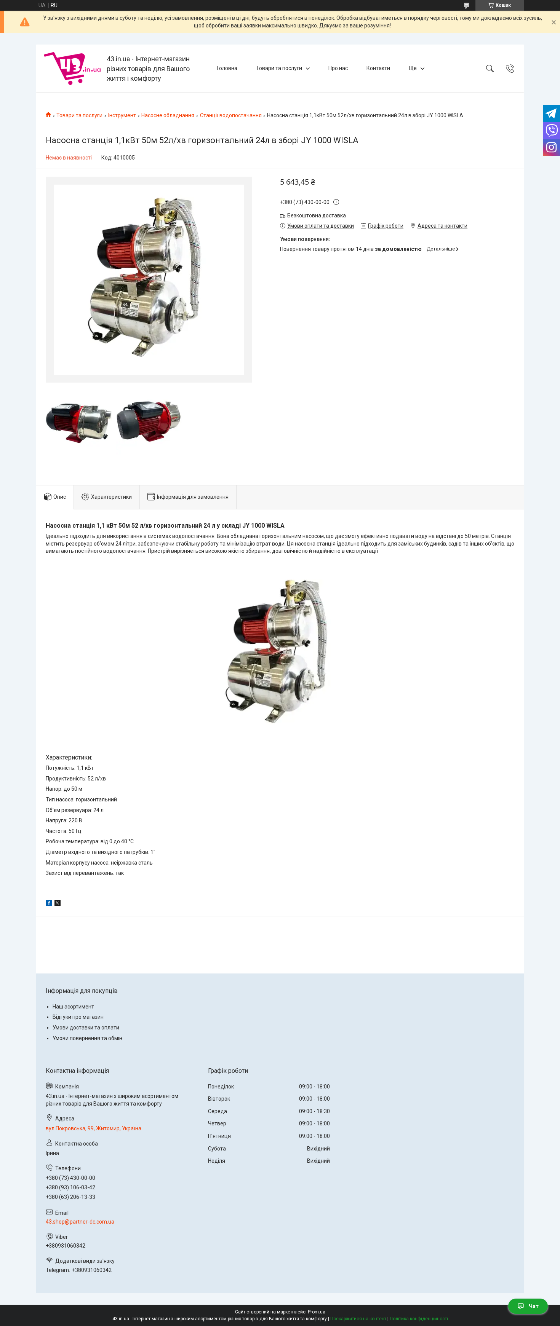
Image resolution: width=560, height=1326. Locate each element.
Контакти (378, 68)
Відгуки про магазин (78, 1017)
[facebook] (49, 904)
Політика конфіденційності (419, 1318)
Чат (534, 1306)
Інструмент (122, 115)
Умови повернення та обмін (87, 1038)
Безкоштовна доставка (316, 215)
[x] (57, 904)
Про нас (338, 68)
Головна (227, 68)
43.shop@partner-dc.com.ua (80, 1222)
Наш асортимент (73, 1007)
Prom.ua (316, 1312)
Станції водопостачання (231, 115)
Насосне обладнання (167, 115)
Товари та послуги (279, 68)
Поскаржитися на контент (358, 1318)
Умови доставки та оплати (86, 1027)
